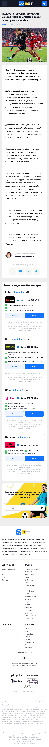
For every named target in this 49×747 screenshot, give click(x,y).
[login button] (44, 3)
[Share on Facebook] (12, 271)
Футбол (5, 24)
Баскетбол (28, 634)
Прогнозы (7, 624)
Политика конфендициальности (24, 663)
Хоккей (27, 639)
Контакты (24, 668)
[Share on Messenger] (20, 271)
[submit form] (42, 508)
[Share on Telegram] (28, 271)
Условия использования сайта (24, 665)
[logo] (26, 3)
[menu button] (4, 3)
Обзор (14, 316)
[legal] (16, 675)
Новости (29, 624)
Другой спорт (29, 645)
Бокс (26, 631)
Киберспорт (29, 642)
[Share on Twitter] (36, 271)
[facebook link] (24, 658)
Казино (28, 565)
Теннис (27, 637)
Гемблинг (28, 648)
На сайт (34, 316)
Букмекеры (8, 565)
